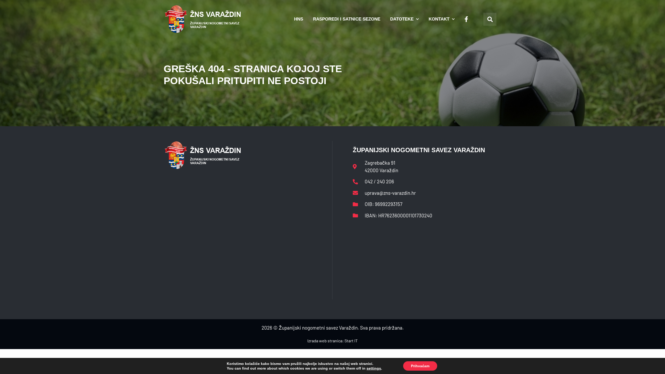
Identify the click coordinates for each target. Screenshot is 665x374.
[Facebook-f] (466, 19)
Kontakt (439, 19)
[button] (489, 19)
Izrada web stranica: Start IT (332, 340)
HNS (298, 19)
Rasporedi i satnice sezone (346, 19)
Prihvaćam (420, 366)
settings (374, 368)
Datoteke (402, 19)
